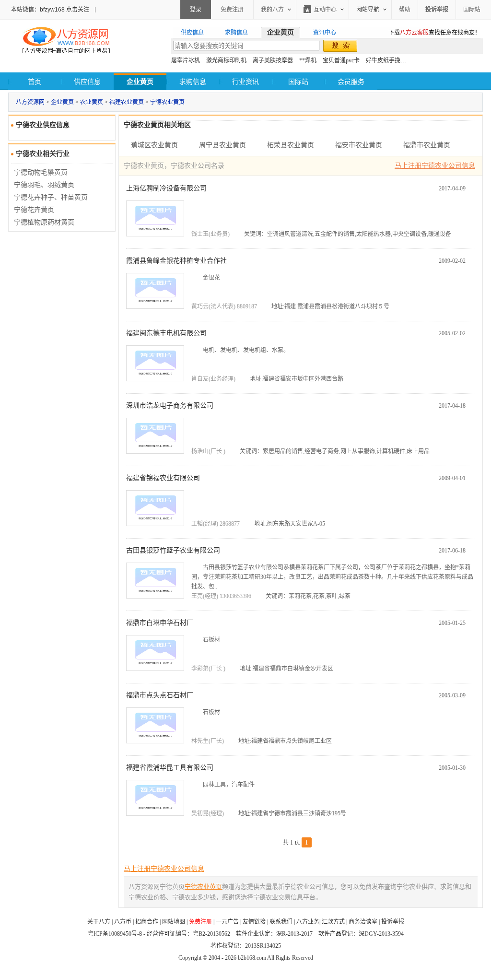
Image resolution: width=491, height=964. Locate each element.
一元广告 (227, 921)
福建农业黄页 (126, 102)
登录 (195, 9)
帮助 (404, 9)
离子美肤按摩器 (273, 60)
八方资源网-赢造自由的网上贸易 (66, 41)
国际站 (471, 9)
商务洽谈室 (363, 921)
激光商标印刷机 (226, 60)
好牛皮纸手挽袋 (386, 60)
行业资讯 (245, 81)
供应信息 (87, 81)
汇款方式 (333, 921)
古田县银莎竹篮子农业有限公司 (173, 550)
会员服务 (351, 81)
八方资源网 (30, 102)
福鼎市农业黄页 (426, 145)
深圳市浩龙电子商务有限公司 (169, 405)
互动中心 (325, 9)
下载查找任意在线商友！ (434, 32)
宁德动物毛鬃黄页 (41, 172)
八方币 (122, 921)
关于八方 (98, 921)
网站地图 (173, 921)
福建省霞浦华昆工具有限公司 (169, 767)
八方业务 (307, 921)
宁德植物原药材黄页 (44, 222)
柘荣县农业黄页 (290, 145)
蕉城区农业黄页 (154, 145)
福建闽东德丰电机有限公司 (166, 333)
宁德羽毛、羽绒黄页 (44, 184)
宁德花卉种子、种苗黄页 (51, 197)
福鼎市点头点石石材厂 (159, 695)
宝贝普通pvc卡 (341, 60)
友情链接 (254, 921)
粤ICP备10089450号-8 (115, 933)
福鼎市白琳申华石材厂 (159, 622)
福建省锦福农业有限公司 (163, 478)
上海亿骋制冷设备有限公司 (166, 188)
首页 (34, 81)
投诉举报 (392, 921)
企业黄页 (62, 102)
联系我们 (280, 921)
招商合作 (146, 921)
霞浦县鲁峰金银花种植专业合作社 (176, 260)
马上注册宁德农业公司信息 (435, 165)
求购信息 (192, 81)
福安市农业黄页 (358, 145)
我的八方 (272, 9)
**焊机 (307, 60)
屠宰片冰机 (185, 60)
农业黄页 (91, 102)
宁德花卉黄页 (34, 209)
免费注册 (232, 9)
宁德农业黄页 (167, 102)
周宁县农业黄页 (222, 145)
